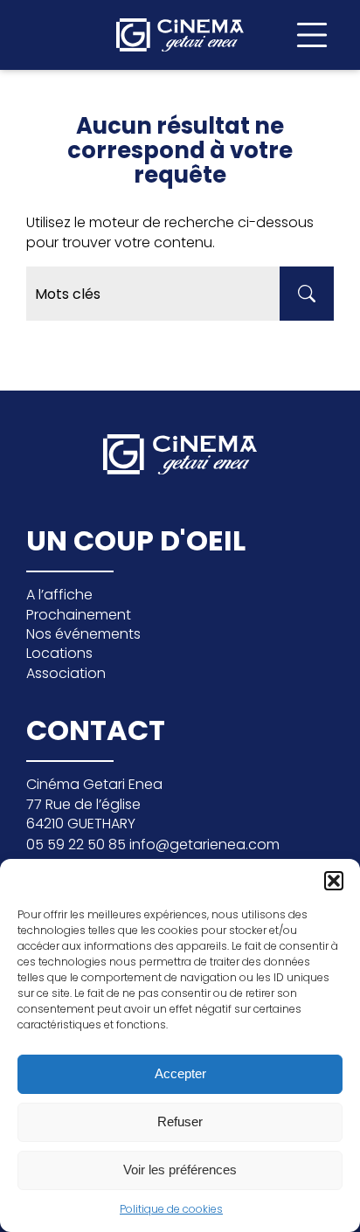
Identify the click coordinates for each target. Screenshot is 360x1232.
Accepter (180, 1073)
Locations (59, 653)
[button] (334, 880)
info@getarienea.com (204, 844)
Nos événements (83, 634)
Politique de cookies (171, 1208)
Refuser (180, 1121)
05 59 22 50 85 (77, 844)
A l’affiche (59, 595)
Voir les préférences (180, 1169)
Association (66, 673)
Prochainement (78, 615)
